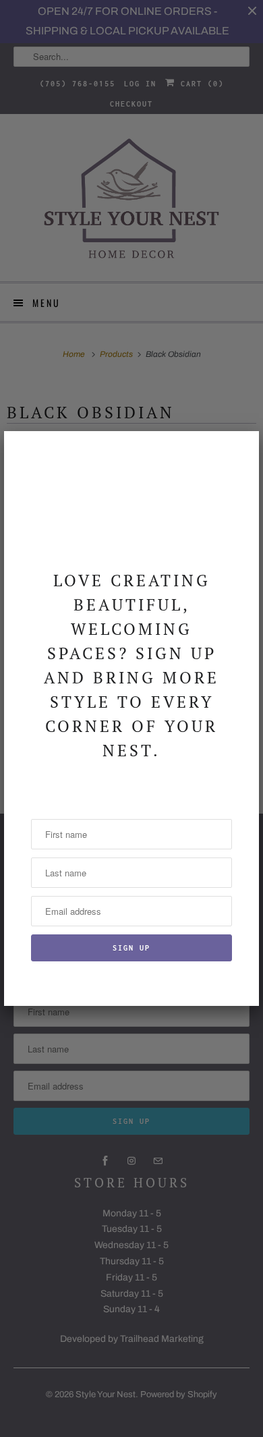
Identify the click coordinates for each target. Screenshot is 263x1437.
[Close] (241, 449)
